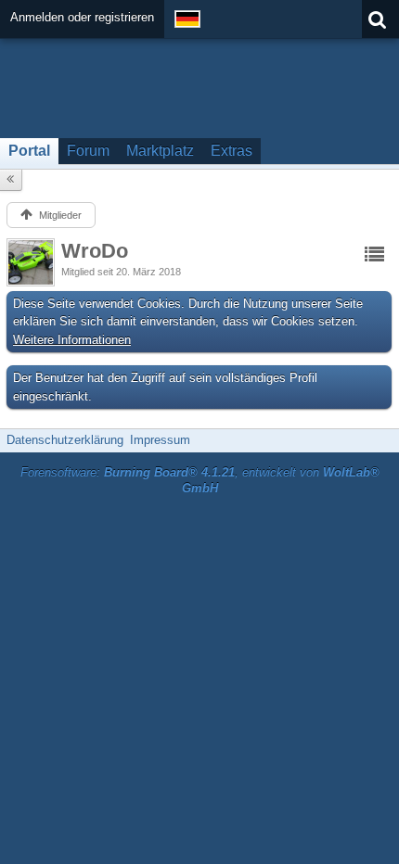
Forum (88, 151)
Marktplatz (160, 151)
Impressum (160, 440)
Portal (29, 151)
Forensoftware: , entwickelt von (200, 480)
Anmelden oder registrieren (82, 17)
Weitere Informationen (72, 340)
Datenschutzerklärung (64, 440)
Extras (231, 151)
